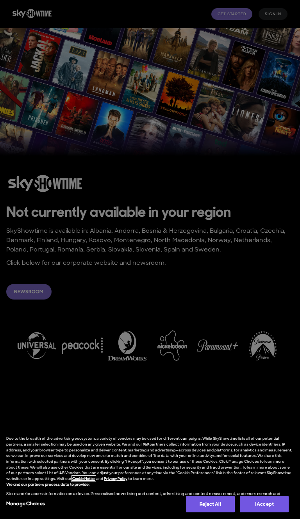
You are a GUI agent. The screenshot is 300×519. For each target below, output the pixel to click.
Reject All (210, 504)
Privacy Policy (115, 478)
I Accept (264, 504)
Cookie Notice (83, 478)
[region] (150, 473)
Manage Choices (25, 503)
